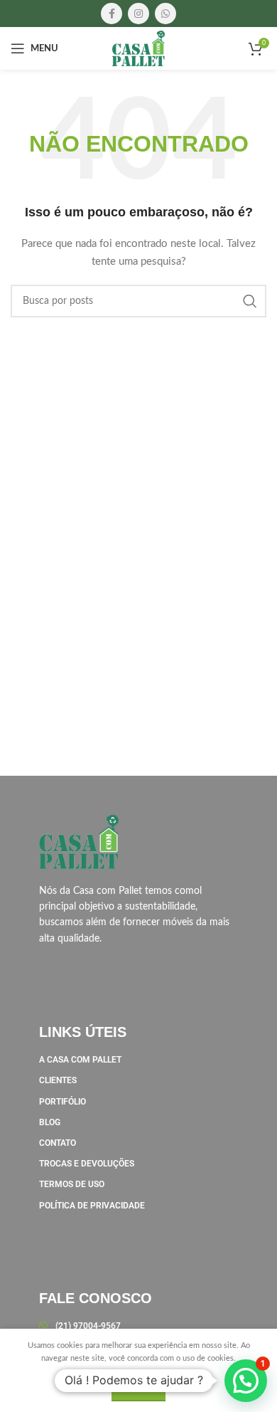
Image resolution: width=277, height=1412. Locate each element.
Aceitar (138, 1388)
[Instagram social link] (138, 13)
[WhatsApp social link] (165, 13)
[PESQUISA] (250, 301)
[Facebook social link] (111, 13)
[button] (245, 1380)
